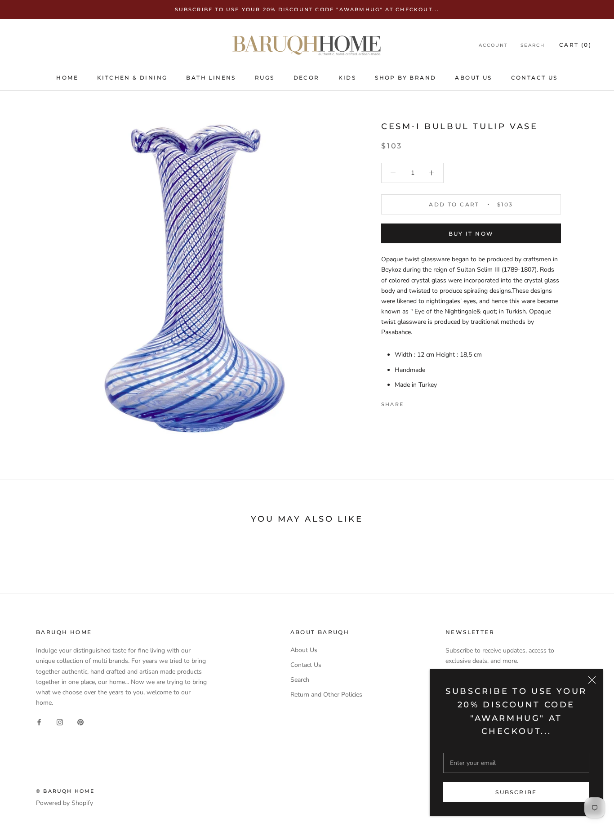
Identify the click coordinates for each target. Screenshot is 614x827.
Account (493, 45)
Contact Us (534, 77)
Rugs (265, 77)
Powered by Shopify (64, 803)
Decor (307, 77)
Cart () (575, 44)
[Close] (592, 680)
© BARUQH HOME (65, 791)
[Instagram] (60, 722)
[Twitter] (424, 402)
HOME (67, 77)
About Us (473, 77)
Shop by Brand (405, 77)
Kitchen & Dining (132, 77)
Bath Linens (211, 77)
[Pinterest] (435, 402)
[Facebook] (412, 402)
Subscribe (516, 792)
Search (533, 45)
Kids (347, 77)
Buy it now (471, 233)
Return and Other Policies (326, 694)
